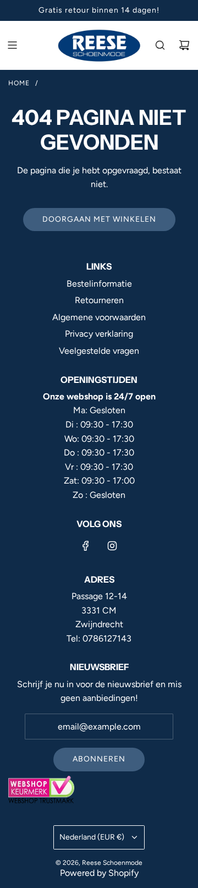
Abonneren (99, 759)
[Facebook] (86, 546)
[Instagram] (112, 546)
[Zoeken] (160, 45)
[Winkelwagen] (184, 45)
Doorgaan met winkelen (99, 219)
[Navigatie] (12, 45)
